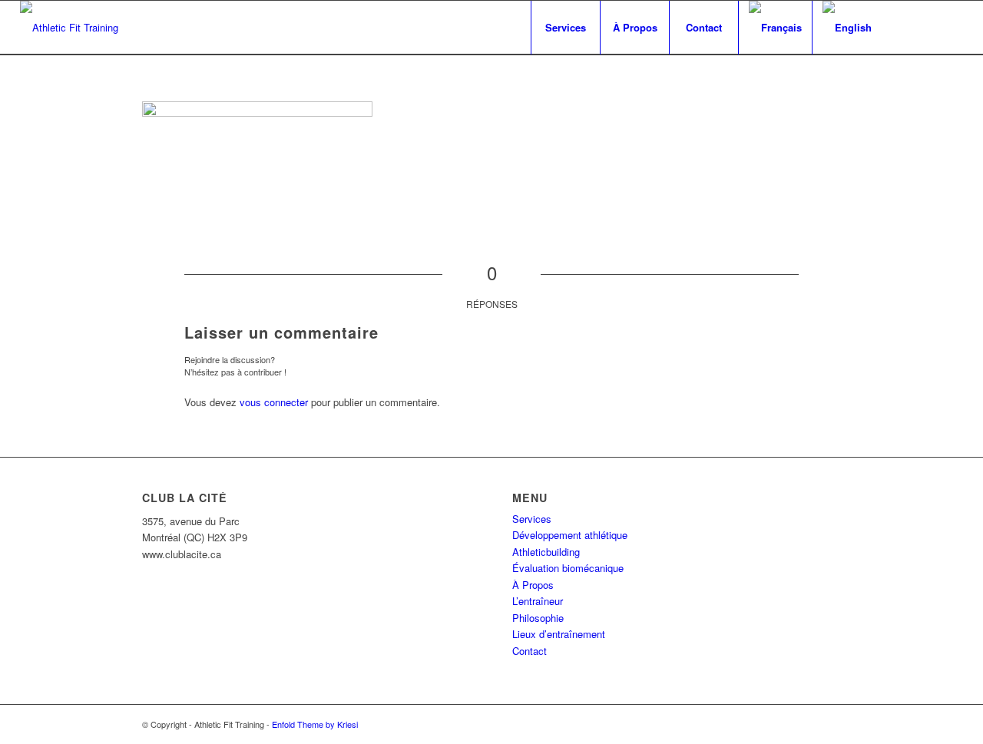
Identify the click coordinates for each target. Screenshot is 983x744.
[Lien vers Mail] (951, 26)
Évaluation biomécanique (568, 567)
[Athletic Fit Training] (69, 28)
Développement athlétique (569, 534)
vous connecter (274, 402)
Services (531, 518)
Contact (529, 650)
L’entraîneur (537, 601)
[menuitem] (565, 28)
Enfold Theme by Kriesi (315, 724)
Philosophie (538, 617)
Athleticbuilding (546, 551)
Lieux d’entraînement (558, 634)
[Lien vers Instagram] (928, 26)
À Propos (533, 584)
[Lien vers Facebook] (905, 26)
